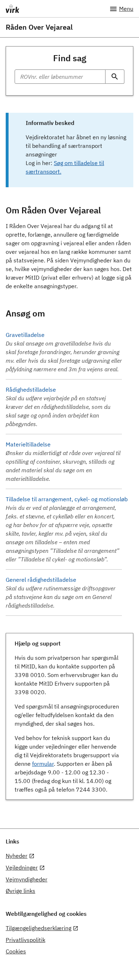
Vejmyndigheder (26, 879)
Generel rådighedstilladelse (41, 579)
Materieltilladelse (28, 444)
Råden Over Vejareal (39, 27)
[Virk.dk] (57, 8)
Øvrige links (20, 890)
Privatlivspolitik (25, 939)
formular (43, 763)
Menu (126, 8)
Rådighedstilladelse (31, 389)
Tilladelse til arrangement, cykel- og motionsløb (67, 499)
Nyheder (16, 855)
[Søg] (114, 76)
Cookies (16, 951)
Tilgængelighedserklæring (38, 928)
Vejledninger (22, 867)
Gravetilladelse (25, 334)
